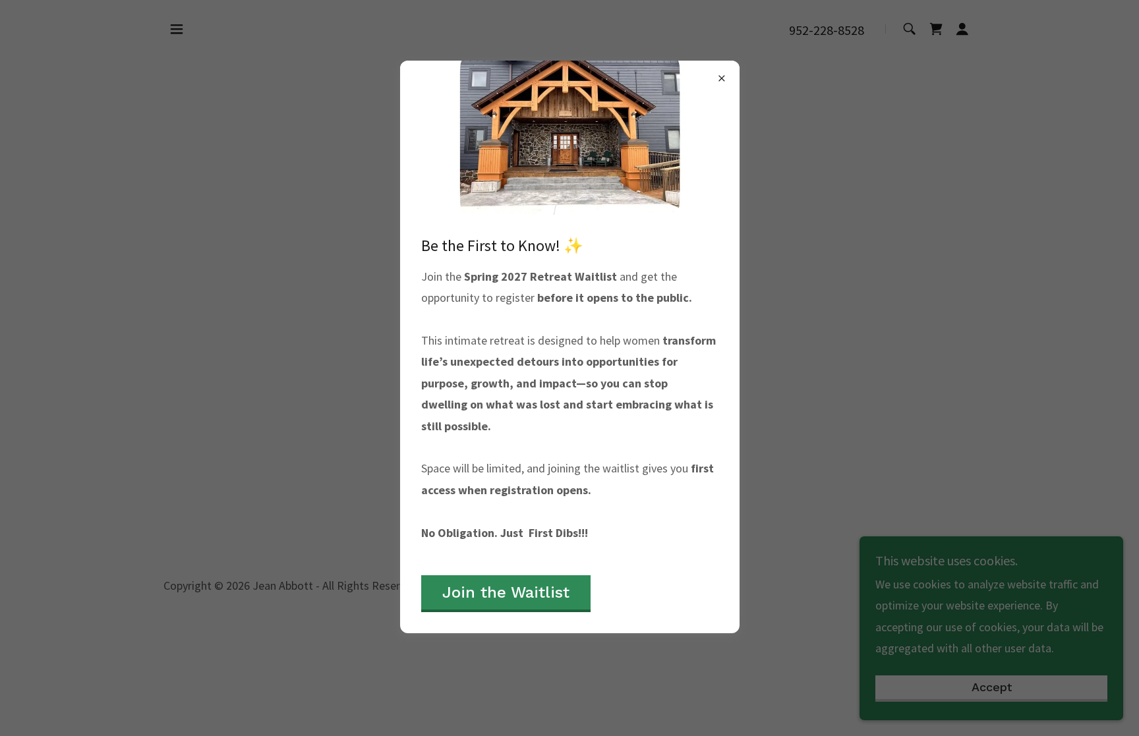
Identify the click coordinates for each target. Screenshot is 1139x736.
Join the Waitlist (506, 592)
